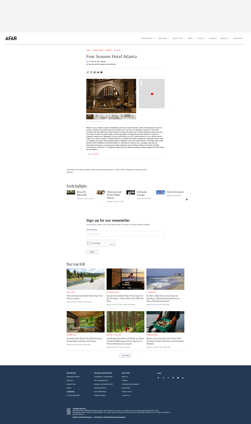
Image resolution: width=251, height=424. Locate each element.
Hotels (201, 38)
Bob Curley (166, 304)
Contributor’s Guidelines (130, 384)
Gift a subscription (100, 380)
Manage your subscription (103, 384)
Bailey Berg (166, 347)
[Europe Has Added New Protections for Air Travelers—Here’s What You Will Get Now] (126, 279)
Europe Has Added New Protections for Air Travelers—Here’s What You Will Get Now (125, 298)
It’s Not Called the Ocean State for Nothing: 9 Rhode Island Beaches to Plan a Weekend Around (163, 298)
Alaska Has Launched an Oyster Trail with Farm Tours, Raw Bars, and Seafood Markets (165, 341)
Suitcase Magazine (73, 395)
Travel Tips (177, 38)
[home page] (11, 38)
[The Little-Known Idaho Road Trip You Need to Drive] (86, 279)
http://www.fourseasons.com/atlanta (102, 64)
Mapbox (163, 107)
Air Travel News (113, 292)
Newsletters (71, 384)
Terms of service (100, 395)
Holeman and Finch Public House (114, 194)
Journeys (213, 38)
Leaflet (149, 107)
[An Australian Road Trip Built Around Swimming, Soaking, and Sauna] (86, 321)
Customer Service (100, 391)
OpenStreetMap (153, 107)
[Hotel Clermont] (160, 192)
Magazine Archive (100, 388)
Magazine (238, 38)
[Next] (133, 95)
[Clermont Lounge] (130, 192)
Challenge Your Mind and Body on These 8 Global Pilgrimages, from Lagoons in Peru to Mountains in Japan (125, 341)
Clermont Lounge (142, 193)
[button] (152, 93)
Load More (125, 355)
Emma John (86, 344)
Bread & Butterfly (82, 193)
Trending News (152, 335)
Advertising (126, 388)
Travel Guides (97, 50)
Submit (92, 252)
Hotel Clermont (175, 191)
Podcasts (224, 38)
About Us (125, 377)
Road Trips (71, 292)
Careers (124, 380)
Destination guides (73, 377)
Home (88, 50)
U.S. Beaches (151, 292)
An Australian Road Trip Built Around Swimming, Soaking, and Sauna (84, 339)
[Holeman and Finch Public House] (101, 192)
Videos (69, 388)
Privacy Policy (127, 391)
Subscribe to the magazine (103, 377)
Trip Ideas (162, 38)
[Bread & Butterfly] (71, 192)
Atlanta (117, 50)
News (190, 38)
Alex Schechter (87, 302)
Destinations (147, 38)
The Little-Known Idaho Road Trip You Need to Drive (84, 297)
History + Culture (114, 335)
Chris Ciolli (126, 347)
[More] (154, 38)
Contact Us (126, 395)
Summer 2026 (72, 335)
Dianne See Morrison (129, 304)
